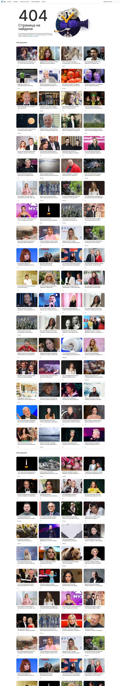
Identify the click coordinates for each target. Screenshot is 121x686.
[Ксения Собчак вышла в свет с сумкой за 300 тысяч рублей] (94, 550)
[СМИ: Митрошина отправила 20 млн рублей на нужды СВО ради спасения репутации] (94, 191)
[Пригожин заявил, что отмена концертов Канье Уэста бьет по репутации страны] (26, 572)
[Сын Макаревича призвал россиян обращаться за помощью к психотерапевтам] (71, 624)
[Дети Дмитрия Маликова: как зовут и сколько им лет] (71, 101)
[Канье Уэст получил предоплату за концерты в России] (71, 505)
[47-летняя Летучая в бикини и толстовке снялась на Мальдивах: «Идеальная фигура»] (49, 550)
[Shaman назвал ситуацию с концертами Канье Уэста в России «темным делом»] (94, 438)
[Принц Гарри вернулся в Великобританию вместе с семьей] (49, 505)
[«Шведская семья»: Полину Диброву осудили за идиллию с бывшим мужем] (94, 325)
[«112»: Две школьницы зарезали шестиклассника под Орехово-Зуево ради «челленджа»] (26, 601)
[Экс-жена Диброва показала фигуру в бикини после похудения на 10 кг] (71, 370)
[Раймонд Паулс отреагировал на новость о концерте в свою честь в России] (49, 124)
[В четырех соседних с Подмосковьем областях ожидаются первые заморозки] (26, 668)
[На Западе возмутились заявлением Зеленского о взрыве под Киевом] (26, 646)
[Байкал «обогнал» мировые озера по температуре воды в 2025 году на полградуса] (49, 438)
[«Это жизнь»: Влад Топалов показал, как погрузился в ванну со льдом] (49, 303)
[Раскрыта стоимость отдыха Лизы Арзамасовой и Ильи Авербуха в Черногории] (94, 213)
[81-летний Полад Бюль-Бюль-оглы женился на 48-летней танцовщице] (49, 646)
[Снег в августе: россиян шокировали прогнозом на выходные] (71, 213)
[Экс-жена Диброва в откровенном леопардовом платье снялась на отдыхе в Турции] (26, 527)
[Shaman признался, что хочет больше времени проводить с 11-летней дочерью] (49, 79)
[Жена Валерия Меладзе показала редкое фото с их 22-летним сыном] (94, 258)
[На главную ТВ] (4, 1)
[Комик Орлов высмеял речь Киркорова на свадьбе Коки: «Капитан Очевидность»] (26, 169)
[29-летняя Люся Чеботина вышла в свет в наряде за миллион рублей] (26, 213)
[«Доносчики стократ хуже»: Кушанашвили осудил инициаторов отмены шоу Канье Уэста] (94, 646)
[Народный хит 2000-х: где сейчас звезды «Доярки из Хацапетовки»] (94, 482)
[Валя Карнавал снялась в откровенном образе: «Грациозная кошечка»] (49, 572)
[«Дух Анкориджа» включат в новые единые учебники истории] (26, 482)
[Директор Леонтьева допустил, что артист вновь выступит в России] (94, 505)
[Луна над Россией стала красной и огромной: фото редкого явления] (26, 124)
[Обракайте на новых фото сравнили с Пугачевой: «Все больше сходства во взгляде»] (71, 325)
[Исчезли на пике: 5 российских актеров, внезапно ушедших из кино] (49, 393)
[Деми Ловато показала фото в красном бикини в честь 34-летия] (94, 415)
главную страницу (33, 36)
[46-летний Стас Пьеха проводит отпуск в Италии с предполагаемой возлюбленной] (26, 281)
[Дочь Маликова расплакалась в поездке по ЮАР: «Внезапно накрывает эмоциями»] (26, 236)
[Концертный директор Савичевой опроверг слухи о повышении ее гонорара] (26, 258)
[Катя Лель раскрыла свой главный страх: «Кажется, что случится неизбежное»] (71, 438)
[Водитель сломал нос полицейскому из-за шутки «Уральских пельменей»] (26, 79)
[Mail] (2, 1)
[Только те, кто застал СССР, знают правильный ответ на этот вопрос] (49, 191)
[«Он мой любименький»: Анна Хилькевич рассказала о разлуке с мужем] (26, 460)
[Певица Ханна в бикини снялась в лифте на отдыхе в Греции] (71, 572)
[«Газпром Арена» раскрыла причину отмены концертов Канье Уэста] (71, 527)
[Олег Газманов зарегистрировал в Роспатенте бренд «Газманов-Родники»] (26, 415)
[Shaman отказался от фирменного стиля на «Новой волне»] (49, 668)
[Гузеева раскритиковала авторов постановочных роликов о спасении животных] (71, 482)
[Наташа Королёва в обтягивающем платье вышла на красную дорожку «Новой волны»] (49, 624)
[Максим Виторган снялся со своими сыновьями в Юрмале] (94, 393)
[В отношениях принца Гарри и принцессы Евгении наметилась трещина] (49, 146)
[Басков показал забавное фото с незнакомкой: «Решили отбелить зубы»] (71, 415)
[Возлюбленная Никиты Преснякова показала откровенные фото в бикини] (49, 258)
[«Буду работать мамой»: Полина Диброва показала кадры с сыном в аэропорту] (49, 56)
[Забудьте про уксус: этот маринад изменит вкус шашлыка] (94, 370)
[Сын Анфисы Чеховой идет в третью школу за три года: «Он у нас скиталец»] (26, 191)
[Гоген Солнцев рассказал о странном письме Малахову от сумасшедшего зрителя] (94, 101)
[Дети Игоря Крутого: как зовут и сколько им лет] (26, 101)
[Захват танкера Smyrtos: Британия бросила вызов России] (49, 169)
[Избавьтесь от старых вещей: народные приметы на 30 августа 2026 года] (49, 101)
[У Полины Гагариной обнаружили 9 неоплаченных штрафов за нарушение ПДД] (71, 460)
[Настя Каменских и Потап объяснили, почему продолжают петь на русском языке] (26, 438)
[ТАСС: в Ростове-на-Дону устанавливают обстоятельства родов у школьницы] (71, 56)
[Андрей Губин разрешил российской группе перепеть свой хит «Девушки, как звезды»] (71, 393)
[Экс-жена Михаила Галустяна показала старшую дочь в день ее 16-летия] (94, 303)
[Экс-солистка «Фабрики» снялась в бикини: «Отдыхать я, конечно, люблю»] (94, 348)
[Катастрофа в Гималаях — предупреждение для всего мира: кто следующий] (49, 601)
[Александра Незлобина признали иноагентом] (26, 550)
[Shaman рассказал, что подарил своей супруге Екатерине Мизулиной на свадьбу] (94, 79)
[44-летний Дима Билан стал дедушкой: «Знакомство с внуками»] (94, 56)
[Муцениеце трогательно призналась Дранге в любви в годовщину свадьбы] (71, 146)
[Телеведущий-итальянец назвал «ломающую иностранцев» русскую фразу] (94, 460)
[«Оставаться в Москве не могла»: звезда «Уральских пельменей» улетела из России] (71, 258)
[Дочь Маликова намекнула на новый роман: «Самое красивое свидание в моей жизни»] (71, 281)
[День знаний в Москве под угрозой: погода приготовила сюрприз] (71, 646)
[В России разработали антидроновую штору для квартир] (71, 668)
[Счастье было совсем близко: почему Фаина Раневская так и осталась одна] (71, 550)
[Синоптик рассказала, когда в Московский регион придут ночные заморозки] (94, 169)
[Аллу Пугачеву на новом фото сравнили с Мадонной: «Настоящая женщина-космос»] (49, 281)
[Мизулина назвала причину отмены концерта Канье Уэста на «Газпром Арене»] (71, 303)
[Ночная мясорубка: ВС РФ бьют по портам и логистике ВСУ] (71, 191)
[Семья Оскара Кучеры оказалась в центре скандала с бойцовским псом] (26, 624)
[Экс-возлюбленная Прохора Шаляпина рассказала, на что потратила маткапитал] (94, 624)
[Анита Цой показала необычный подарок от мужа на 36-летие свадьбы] (26, 146)
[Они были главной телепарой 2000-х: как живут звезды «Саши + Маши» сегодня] (94, 572)
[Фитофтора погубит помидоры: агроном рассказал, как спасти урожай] (71, 79)
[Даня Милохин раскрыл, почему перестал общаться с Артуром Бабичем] (71, 124)
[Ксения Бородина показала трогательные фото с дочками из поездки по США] (49, 415)
